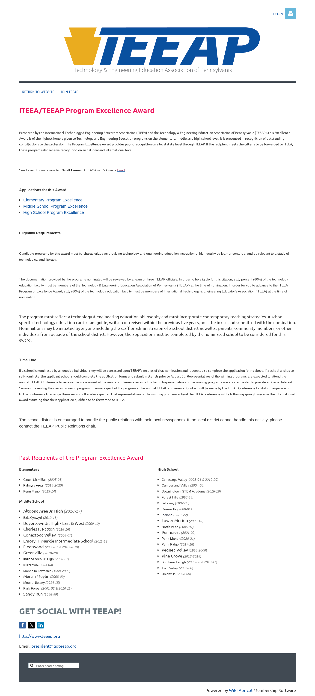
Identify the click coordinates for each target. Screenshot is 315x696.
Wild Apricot (241, 690)
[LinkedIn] (40, 625)
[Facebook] (22, 625)
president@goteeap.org (54, 645)
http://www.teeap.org (39, 636)
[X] (31, 625)
